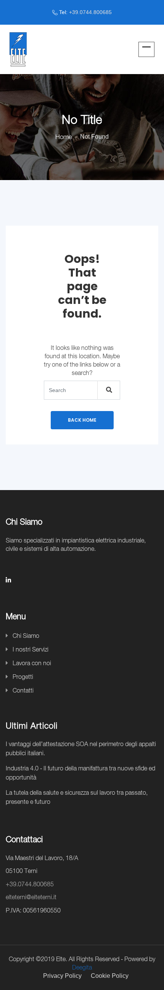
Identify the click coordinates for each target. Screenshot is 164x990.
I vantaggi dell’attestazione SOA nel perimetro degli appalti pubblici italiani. (81, 748)
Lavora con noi (32, 662)
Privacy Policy (62, 976)
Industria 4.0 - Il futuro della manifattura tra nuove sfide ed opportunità (80, 773)
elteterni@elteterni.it (31, 897)
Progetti (23, 676)
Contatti (23, 690)
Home (63, 137)
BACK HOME (82, 420)
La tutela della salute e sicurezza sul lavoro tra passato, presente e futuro (77, 797)
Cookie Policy (110, 976)
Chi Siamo (26, 635)
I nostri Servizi (30, 649)
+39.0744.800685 (90, 12)
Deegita (82, 967)
